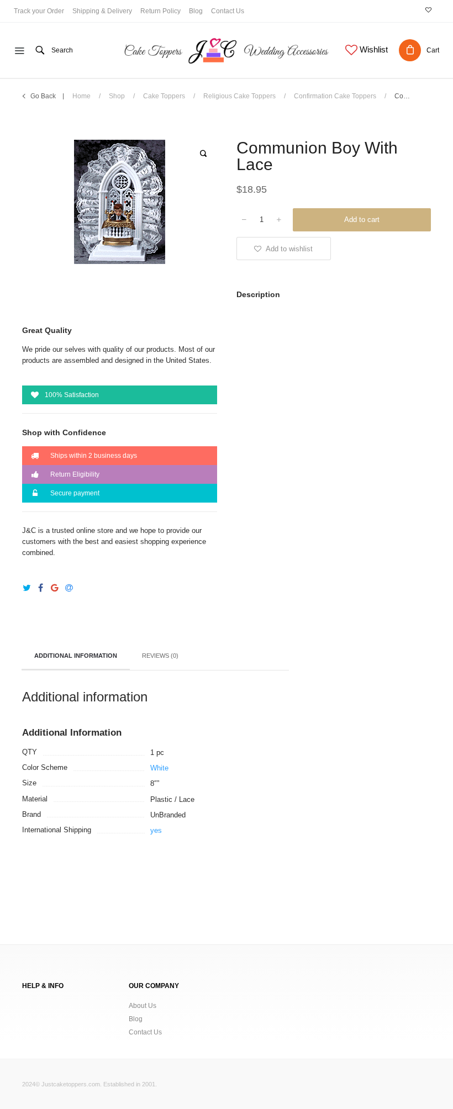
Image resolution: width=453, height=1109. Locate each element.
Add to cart (362, 219)
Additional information (75, 655)
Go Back (43, 96)
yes (156, 830)
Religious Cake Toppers (239, 96)
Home (81, 96)
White (159, 768)
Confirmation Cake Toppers (335, 96)
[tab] (76, 656)
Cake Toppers (164, 96)
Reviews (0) (160, 655)
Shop (117, 96)
